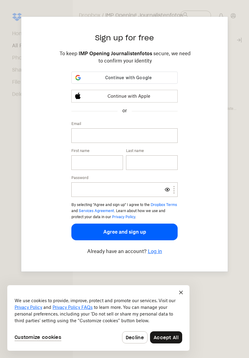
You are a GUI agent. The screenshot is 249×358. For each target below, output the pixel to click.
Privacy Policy (123, 216)
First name (80, 150)
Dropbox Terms (164, 204)
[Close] (181, 292)
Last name (135, 150)
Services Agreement (96, 210)
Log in (155, 251)
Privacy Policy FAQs (73, 307)
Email (76, 123)
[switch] (167, 189)
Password (79, 177)
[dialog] (98, 318)
